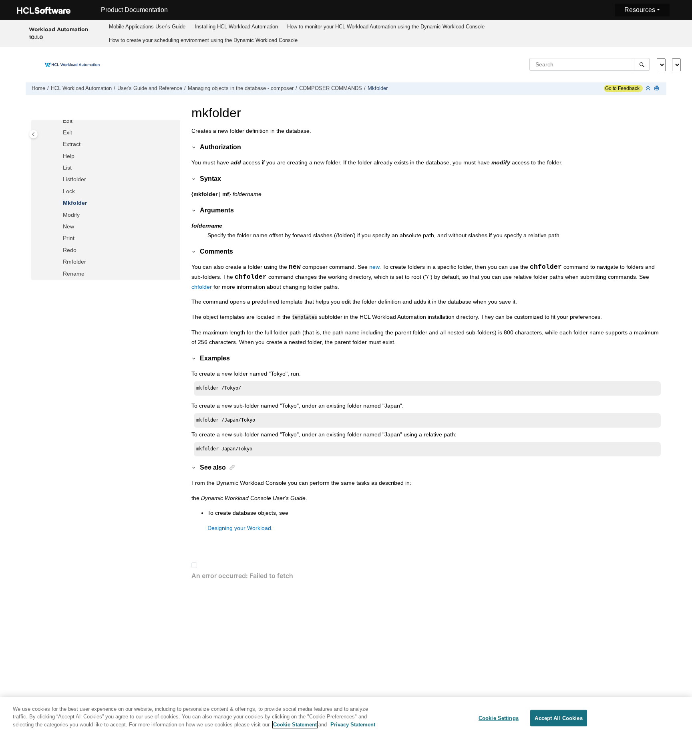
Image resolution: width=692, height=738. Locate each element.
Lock (69, 191)
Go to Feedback (622, 88)
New (68, 226)
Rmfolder (74, 261)
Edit (67, 121)
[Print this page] (657, 88)
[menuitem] (147, 27)
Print (68, 238)
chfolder (201, 287)
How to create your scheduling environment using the (203, 40)
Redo (69, 250)
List (67, 167)
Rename (73, 273)
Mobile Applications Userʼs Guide (147, 27)
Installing (236, 27)
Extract (71, 144)
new (374, 267)
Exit (67, 132)
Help (68, 156)
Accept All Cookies (558, 718)
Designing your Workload (239, 528)
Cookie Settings (499, 718)
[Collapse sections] (649, 88)
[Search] (642, 64)
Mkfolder (378, 88)
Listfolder (74, 179)
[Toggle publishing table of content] (33, 134)
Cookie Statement (295, 725)
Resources (639, 9)
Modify (71, 215)
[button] (59, 121)
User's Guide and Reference (149, 88)
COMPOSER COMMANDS (330, 88)
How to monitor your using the (386, 27)
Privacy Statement (352, 725)
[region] (346, 717)
